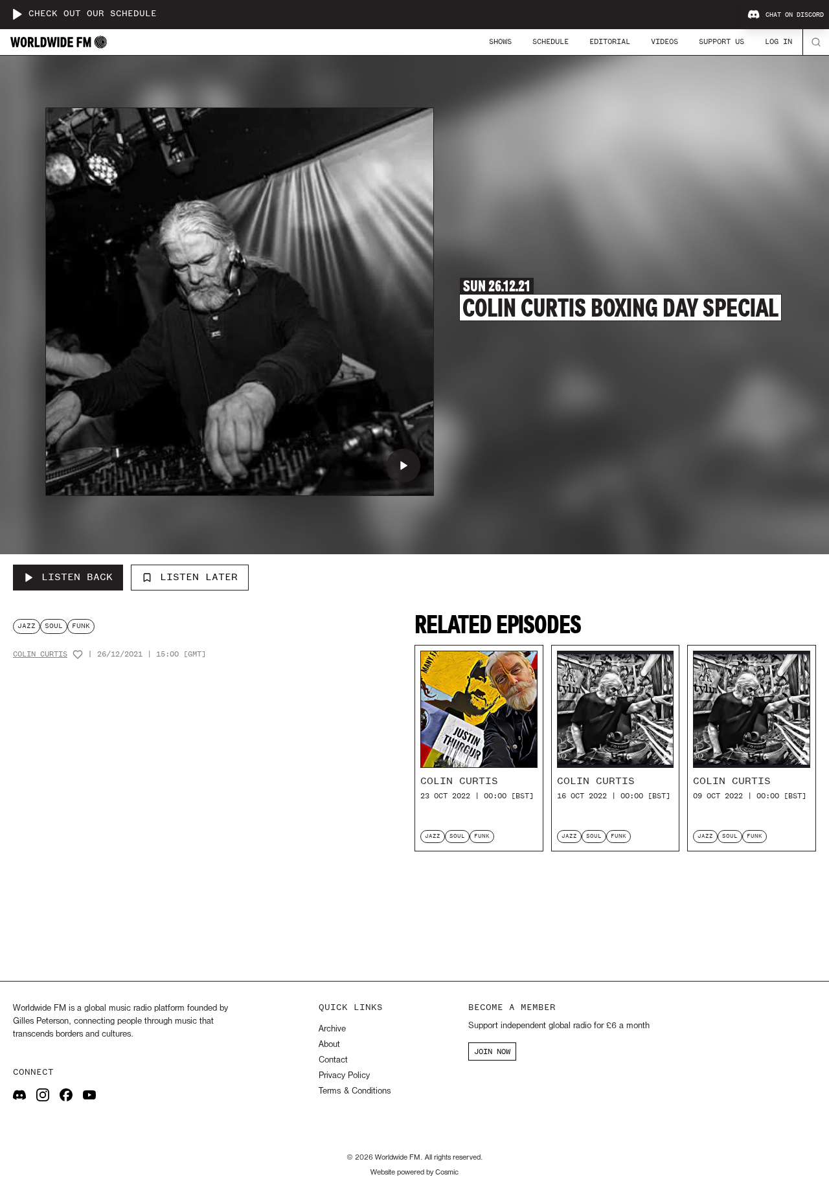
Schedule (550, 41)
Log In (778, 41)
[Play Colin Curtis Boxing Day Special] (403, 465)
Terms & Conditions (355, 1091)
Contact (333, 1060)
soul (54, 626)
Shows (500, 41)
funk (81, 626)
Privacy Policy (344, 1075)
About (329, 1044)
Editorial (609, 41)
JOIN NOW (492, 1051)
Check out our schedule (92, 14)
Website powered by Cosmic (414, 1172)
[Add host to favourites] (78, 654)
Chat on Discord (795, 15)
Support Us (721, 41)
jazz (26, 626)
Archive (332, 1029)
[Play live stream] (16, 14)
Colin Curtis (40, 654)
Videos (664, 41)
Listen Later (199, 577)
